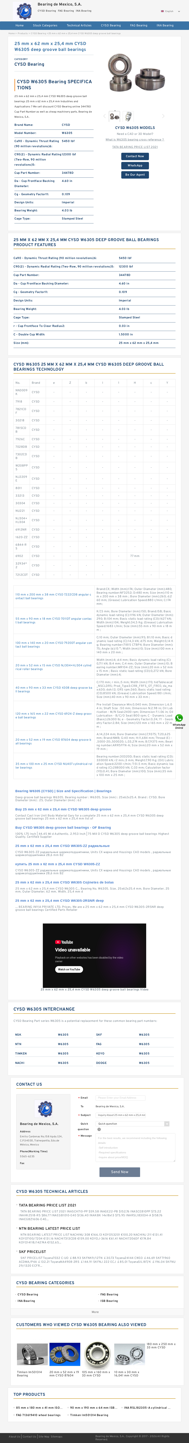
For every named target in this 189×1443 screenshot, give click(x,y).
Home (20, 25)
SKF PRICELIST (32, 1252)
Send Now (119, 1172)
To (82, 1106)
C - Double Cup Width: (29, 334)
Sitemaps (56, 1436)
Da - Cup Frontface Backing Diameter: (34, 183)
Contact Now (135, 156)
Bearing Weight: (26, 211)
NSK (18, 1035)
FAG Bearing (138, 25)
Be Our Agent (135, 175)
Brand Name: (23, 125)
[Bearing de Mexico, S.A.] (22, 10)
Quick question (83, 1126)
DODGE (101, 1063)
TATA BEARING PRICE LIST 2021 (135, 147)
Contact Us (29, 1436)
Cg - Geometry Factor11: (31, 194)
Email (83, 1098)
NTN (18, 1044)
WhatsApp (135, 166)
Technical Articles (79, 25)
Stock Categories (45, 25)
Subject (84, 1115)
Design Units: (24, 202)
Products (23, 33)
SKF (99, 1035)
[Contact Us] (179, 721)
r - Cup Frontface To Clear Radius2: (39, 326)
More (95, 1312)
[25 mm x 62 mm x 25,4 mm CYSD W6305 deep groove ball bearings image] (135, 74)
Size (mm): (21, 343)
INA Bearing (165, 25)
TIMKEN (21, 1054)
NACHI (20, 1063)
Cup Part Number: (27, 173)
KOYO (100, 1054)
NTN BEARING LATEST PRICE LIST (49, 1228)
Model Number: (25, 133)
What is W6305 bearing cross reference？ (135, 140)
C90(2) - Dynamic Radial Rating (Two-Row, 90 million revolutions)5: (37, 160)
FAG (99, 1044)
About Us (14, 1436)
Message (85, 1136)
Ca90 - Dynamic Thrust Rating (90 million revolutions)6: (36, 143)
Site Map (44, 1436)
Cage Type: (22, 219)
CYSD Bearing (111, 25)
